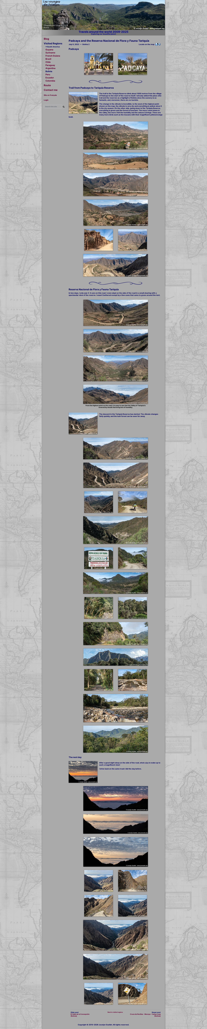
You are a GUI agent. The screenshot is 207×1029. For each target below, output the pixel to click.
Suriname (50, 52)
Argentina (50, 68)
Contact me (50, 89)
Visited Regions (53, 43)
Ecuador (49, 77)
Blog (46, 38)
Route (47, 85)
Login (46, 100)
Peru (47, 74)
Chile (48, 62)
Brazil (48, 59)
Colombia (50, 80)
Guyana (49, 49)
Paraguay (50, 65)
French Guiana (52, 55)
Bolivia (48, 71)
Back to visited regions (115, 1012)
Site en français (50, 95)
